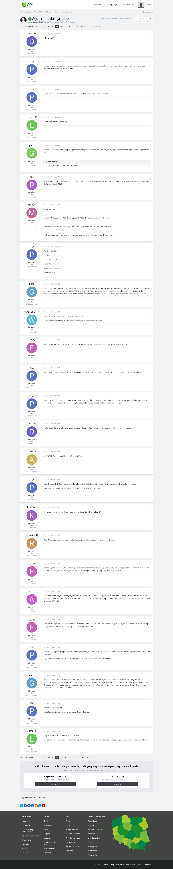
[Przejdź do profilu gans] (31, 292)
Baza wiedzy (26, 825)
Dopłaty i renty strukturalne (27, 830)
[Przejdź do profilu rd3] (31, 185)
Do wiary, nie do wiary (30, 836)
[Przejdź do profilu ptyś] (31, 69)
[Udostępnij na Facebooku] (25, 805)
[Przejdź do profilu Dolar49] (31, 41)
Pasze (68, 817)
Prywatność (130, 864)
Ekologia (25, 849)
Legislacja (47, 834)
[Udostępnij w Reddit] (36, 805)
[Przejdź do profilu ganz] (31, 153)
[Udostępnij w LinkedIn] (40, 805)
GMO (46, 821)
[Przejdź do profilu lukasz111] (31, 125)
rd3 (32, 176)
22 (57, 27)
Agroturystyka (27, 817)
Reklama (140, 864)
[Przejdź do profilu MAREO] (31, 213)
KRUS (46, 829)
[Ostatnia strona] (87, 26)
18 (40, 27)
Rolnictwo (69, 851)
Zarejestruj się (55, 784)
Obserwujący (141, 18)
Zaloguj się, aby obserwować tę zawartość (119, 18)
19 (44, 27)
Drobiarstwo (70, 22)
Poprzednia (29, 27)
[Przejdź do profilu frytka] (31, 348)
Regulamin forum (117, 864)
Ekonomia (25, 853)
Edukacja (25, 844)
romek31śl (32, 535)
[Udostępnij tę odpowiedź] (150, 34)
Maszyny (47, 838)
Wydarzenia (92, 855)
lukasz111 (31, 117)
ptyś (31, 61)
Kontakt (148, 864)
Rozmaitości (92, 821)
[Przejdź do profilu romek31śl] (31, 543)
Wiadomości (92, 851)
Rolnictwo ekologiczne (96, 817)
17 (36, 27)
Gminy (46, 817)
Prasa (68, 825)
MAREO (32, 204)
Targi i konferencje (95, 829)
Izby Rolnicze (49, 825)
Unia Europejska (94, 838)
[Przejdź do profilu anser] (31, 599)
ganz (31, 145)
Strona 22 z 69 (96, 27)
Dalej (82, 27)
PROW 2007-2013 (72, 842)
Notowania (48, 853)
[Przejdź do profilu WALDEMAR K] (31, 320)
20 (48, 27)
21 (53, 27)
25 (69, 27)
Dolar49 (32, 33)
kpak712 (31, 507)
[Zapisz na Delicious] (32, 805)
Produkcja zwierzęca (73, 838)
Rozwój (91, 825)
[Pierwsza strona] (21, 26)
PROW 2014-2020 (72, 846)
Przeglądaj (112, 4)
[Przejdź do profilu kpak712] (31, 515)
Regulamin (105, 864)
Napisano (52, 33)
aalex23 (32, 451)
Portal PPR (98, 4)
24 (65, 27)
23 (61, 27)
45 (150, 18)
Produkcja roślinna (73, 834)
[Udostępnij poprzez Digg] (29, 805)
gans (31, 283)
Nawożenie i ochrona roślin (52, 843)
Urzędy (90, 842)
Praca (68, 821)
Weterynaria (92, 846)
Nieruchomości (49, 849)
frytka (31, 339)
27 (77, 27)
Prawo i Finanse (72, 829)
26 (73, 27)
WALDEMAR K (31, 311)
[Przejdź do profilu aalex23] (31, 459)
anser (32, 591)
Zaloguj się (117, 784)
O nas (97, 864)
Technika (91, 834)
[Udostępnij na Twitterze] (21, 805)
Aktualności (26, 821)
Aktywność (127, 4)
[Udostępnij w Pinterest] (43, 805)
